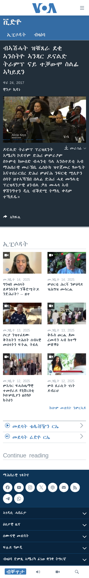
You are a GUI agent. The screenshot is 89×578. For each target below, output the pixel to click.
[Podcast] (52, 487)
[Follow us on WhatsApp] (18, 498)
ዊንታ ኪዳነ (11, 89)
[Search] (76, 572)
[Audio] (38, 572)
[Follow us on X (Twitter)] (41, 487)
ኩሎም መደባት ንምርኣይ (67, 408)
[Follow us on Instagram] (30, 487)
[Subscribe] (63, 487)
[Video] (57, 572)
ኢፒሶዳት (16, 35)
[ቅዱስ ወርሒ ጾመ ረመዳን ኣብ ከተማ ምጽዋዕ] (66, 313)
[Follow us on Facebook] (7, 487)
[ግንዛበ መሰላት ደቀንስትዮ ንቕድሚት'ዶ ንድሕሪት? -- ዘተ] (22, 263)
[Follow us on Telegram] (7, 498)
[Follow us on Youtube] (18, 487)
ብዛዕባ (39, 35)
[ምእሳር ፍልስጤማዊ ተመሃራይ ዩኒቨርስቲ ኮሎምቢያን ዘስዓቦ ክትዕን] (22, 364)
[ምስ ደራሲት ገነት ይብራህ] (66, 364)
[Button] (12, 218)
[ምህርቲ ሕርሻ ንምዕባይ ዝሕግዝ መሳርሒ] (66, 263)
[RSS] (75, 487)
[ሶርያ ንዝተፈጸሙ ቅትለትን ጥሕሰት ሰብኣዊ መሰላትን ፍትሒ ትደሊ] (22, 313)
